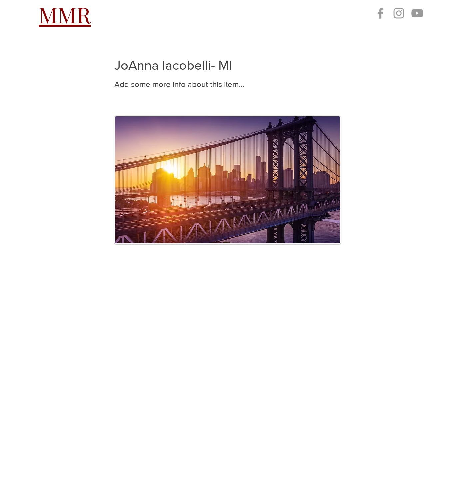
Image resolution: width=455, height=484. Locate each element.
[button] (164, 14)
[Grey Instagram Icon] (399, 13)
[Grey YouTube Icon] (417, 13)
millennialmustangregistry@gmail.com (98, 446)
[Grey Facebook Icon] (380, 13)
